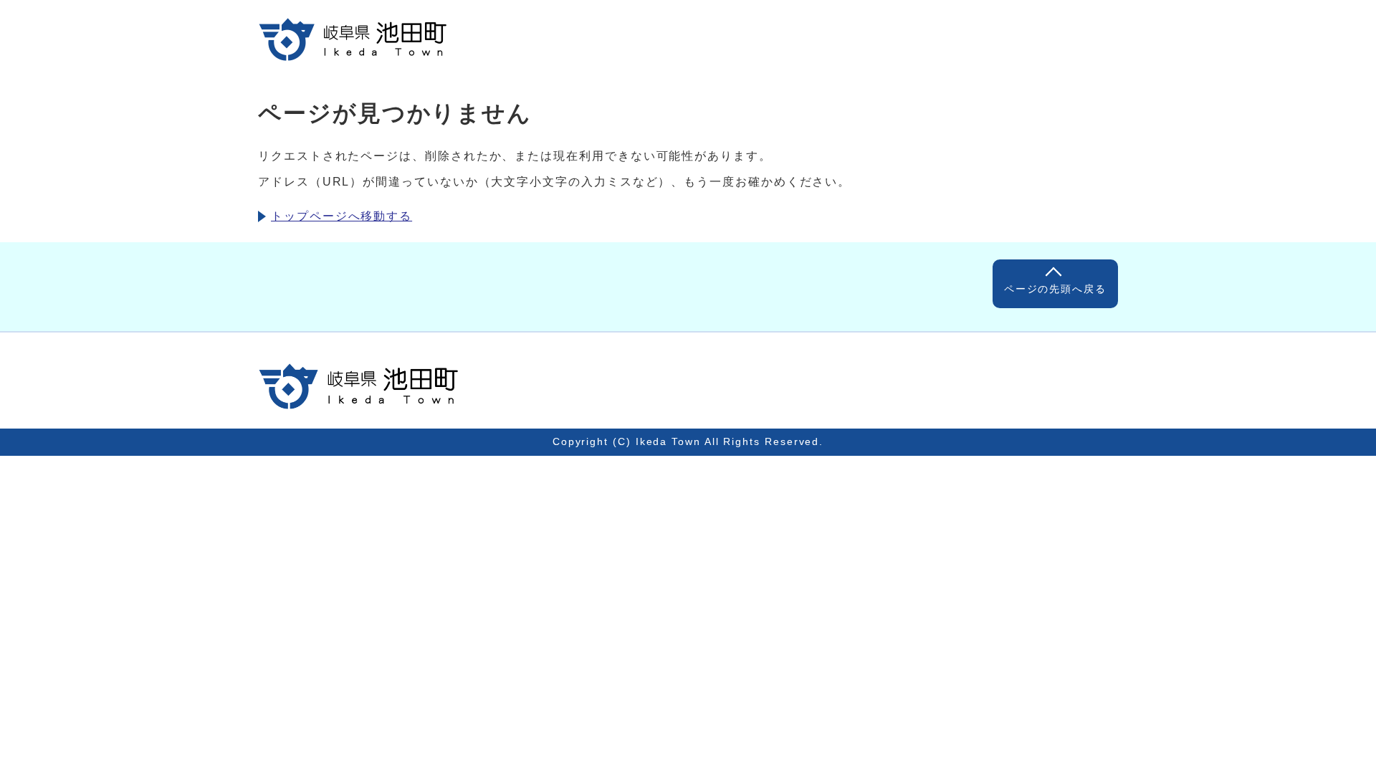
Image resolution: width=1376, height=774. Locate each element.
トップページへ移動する (341, 216)
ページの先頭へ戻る (1055, 289)
